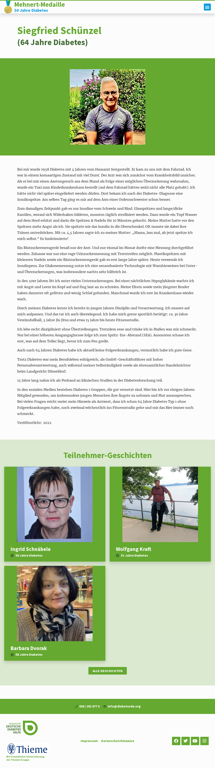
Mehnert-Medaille (39, 4)
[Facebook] (176, 741)
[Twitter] (185, 741)
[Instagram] (204, 741)
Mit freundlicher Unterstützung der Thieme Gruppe (25, 758)
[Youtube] (195, 741)
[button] (207, 7)
